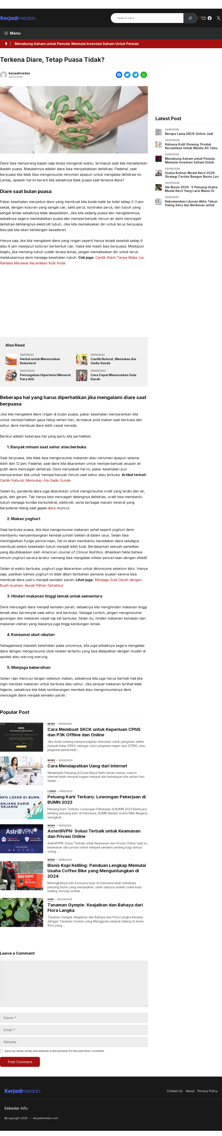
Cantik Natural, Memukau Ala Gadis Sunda (35, 480)
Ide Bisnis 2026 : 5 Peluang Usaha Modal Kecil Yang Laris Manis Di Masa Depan (191, 191)
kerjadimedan (19, 73)
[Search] (190, 18)
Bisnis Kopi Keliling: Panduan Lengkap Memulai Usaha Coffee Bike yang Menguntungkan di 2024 (96, 871)
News (51, 723)
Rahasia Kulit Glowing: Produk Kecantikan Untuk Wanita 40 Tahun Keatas (192, 148)
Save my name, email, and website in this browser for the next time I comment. (54, 1051)
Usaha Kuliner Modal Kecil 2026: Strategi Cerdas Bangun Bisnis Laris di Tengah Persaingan (192, 176)
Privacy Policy (203, 4)
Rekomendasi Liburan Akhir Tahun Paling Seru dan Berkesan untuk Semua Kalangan (191, 205)
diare (52, 508)
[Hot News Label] (5, 43)
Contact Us (161, 4)
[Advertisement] (74, 301)
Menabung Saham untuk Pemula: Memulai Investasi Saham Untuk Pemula (77, 44)
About (182, 4)
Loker (51, 791)
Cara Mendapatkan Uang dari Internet (87, 766)
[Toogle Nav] (203, 18)
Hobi (50, 899)
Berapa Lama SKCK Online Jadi (189, 134)
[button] (199, 18)
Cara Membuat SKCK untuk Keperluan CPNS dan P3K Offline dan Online (93, 732)
